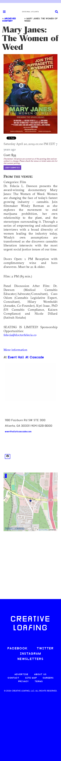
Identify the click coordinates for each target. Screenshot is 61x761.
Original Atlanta (30, 11)
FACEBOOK (17, 648)
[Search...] (56, 12)
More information (15, 350)
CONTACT (13, 678)
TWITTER (45, 648)
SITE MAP (31, 678)
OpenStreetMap (43, 530)
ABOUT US (40, 674)
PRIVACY (23, 681)
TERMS (39, 681)
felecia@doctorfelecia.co (20, 335)
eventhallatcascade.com (18, 432)
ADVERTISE (21, 674)
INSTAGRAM (30, 654)
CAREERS (48, 678)
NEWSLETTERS (30, 659)
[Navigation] (2, 12)
